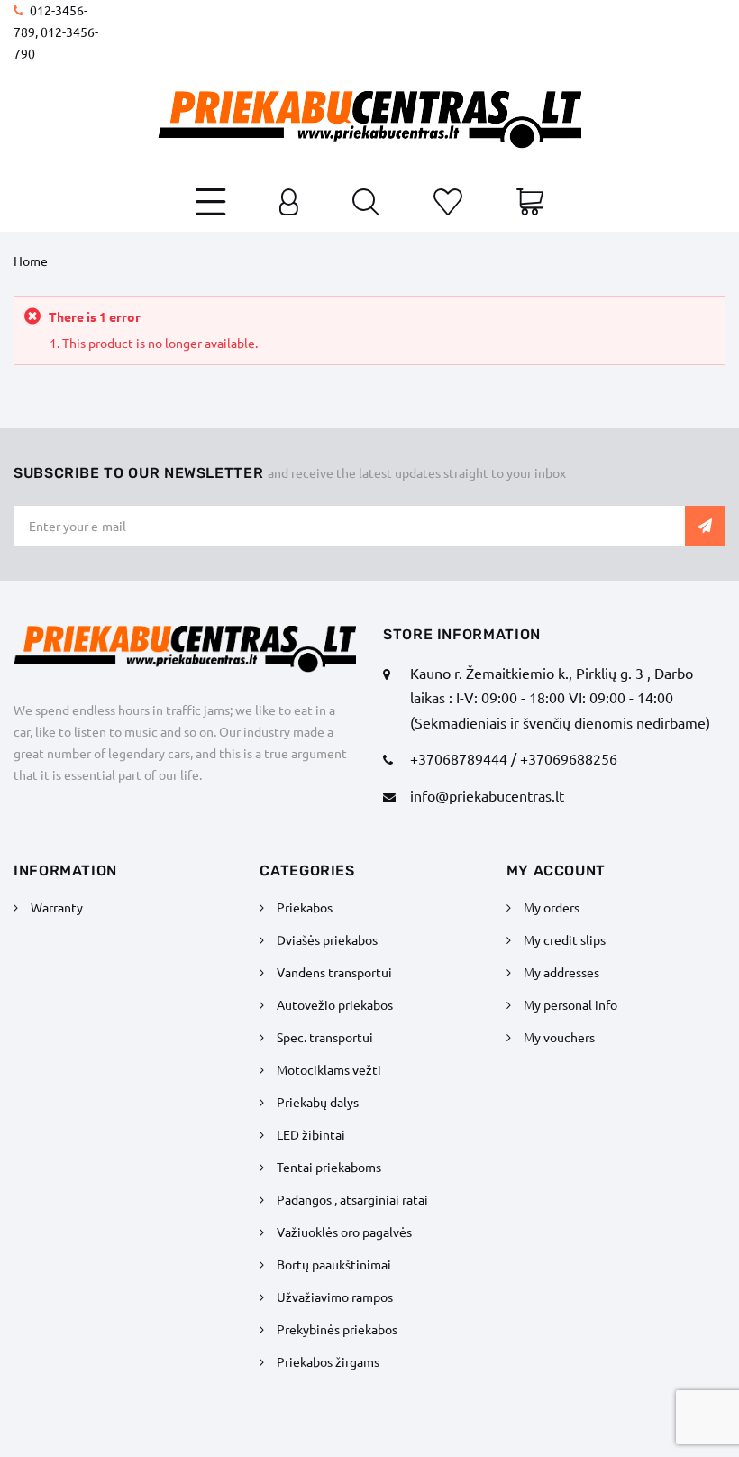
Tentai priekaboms (329, 1167)
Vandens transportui (334, 972)
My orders (551, 907)
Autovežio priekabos (335, 1004)
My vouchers (559, 1037)
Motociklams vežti (329, 1069)
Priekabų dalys (318, 1102)
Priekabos (305, 907)
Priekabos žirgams (328, 1361)
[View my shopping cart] (529, 203)
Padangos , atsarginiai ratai (352, 1199)
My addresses (561, 972)
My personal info (570, 1004)
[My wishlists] (447, 203)
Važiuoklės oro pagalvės (344, 1231)
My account (556, 870)
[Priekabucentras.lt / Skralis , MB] (369, 120)
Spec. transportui (325, 1037)
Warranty (57, 907)
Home (31, 260)
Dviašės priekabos (327, 939)
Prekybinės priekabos (337, 1329)
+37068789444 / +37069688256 (513, 758)
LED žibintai (311, 1134)
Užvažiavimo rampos (335, 1296)
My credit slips (565, 939)
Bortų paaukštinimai (334, 1264)
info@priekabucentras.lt (487, 795)
